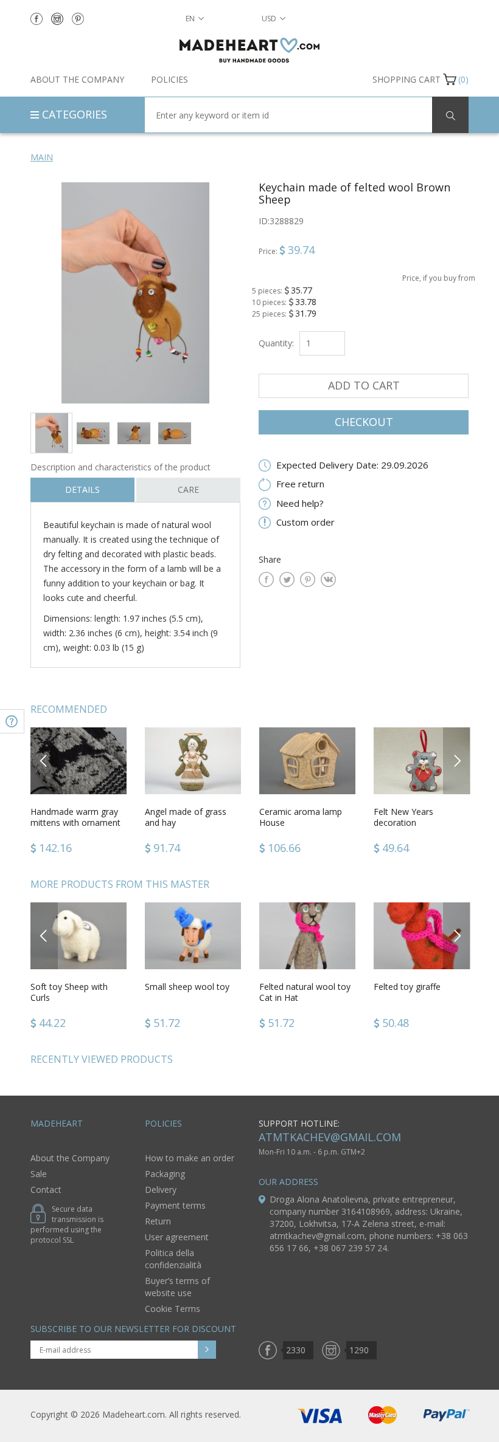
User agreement (177, 1237)
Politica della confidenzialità (173, 1259)
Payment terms (175, 1205)
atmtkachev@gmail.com (330, 1137)
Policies (169, 79)
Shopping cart (406, 79)
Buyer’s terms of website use (177, 1287)
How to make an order (189, 1158)
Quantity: (276, 343)
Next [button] (457, 760)
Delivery (160, 1189)
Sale (38, 1173)
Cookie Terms (172, 1308)
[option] (135, 292)
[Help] (12, 721)
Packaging (165, 1173)
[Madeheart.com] (249, 50)
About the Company (77, 79)
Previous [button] (44, 760)
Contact (45, 1189)
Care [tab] (188, 489)
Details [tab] (82, 489)
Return (158, 1221)
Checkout (364, 421)
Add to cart (364, 385)
